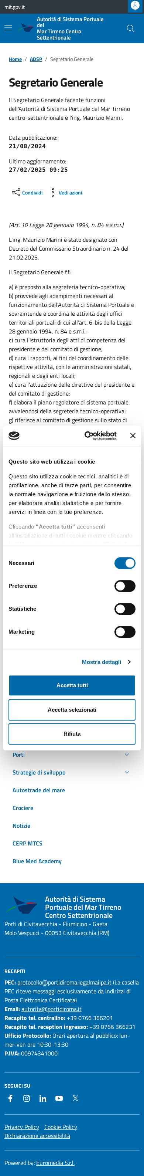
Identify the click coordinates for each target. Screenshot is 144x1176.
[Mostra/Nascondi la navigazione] (8, 27)
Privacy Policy (21, 1126)
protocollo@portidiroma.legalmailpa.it (64, 982)
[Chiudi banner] (133, 435)
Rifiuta (72, 734)
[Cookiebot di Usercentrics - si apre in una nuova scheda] (87, 436)
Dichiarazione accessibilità (37, 1135)
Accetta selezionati (72, 709)
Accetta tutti (72, 685)
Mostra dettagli (101, 662)
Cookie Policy (60, 1126)
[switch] (125, 586)
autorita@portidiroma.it (51, 1008)
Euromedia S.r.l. (55, 1162)
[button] (72, 754)
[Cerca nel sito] (131, 28)
